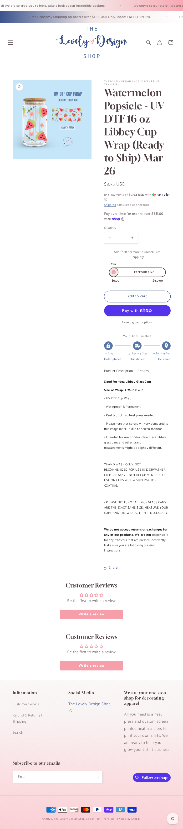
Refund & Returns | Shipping (27, 719)
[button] (10, 42)
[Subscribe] (96, 777)
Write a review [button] (92, 614)
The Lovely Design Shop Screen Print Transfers (84, 819)
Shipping (110, 204)
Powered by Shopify (128, 819)
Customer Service (26, 704)
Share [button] (113, 568)
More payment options (137, 322)
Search (18, 733)
